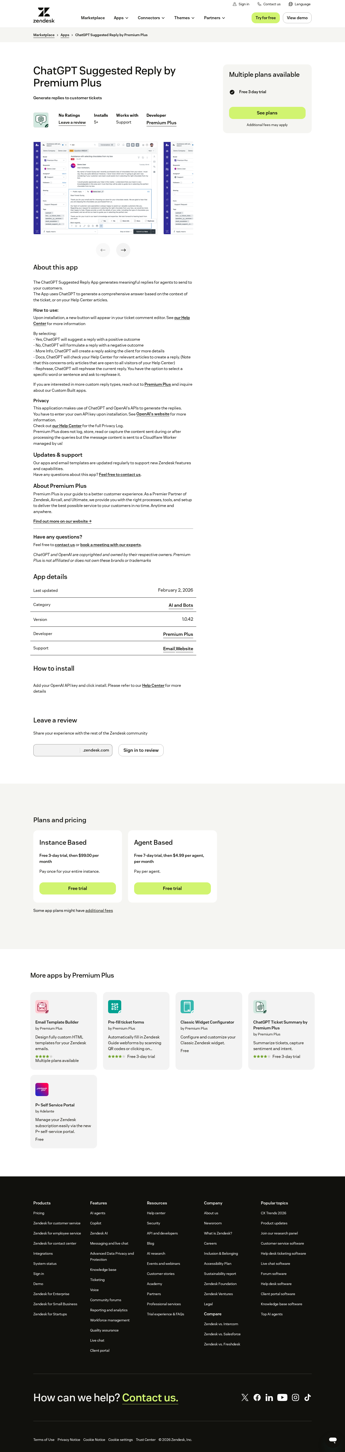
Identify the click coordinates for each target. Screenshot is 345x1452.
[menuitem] (300, 4)
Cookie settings (120, 1439)
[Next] (123, 250)
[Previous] (103, 250)
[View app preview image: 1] (95, 188)
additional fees (99, 910)
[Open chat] (333, 1440)
